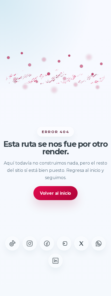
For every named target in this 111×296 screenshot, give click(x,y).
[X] (81, 243)
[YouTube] (64, 243)
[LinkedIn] (55, 261)
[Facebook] (47, 243)
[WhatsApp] (99, 243)
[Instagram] (30, 243)
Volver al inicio (55, 193)
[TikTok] (12, 243)
